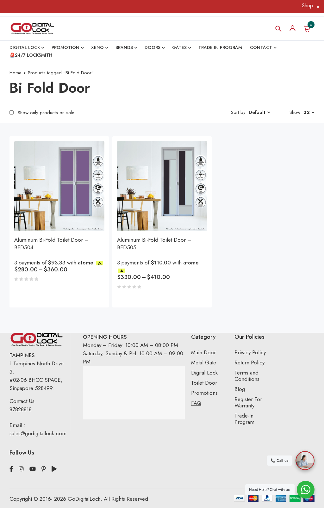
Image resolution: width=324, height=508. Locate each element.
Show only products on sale (45, 112)
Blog (239, 389)
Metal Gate (203, 362)
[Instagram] (21, 469)
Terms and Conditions (246, 376)
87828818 (20, 409)
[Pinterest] (43, 469)
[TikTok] (54, 469)
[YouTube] (32, 469)
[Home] (32, 28)
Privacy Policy (250, 352)
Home (15, 72)
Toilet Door (204, 383)
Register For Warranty (248, 402)
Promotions (204, 393)
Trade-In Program (244, 419)
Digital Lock (204, 372)
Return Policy (249, 362)
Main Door (203, 352)
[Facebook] (11, 469)
